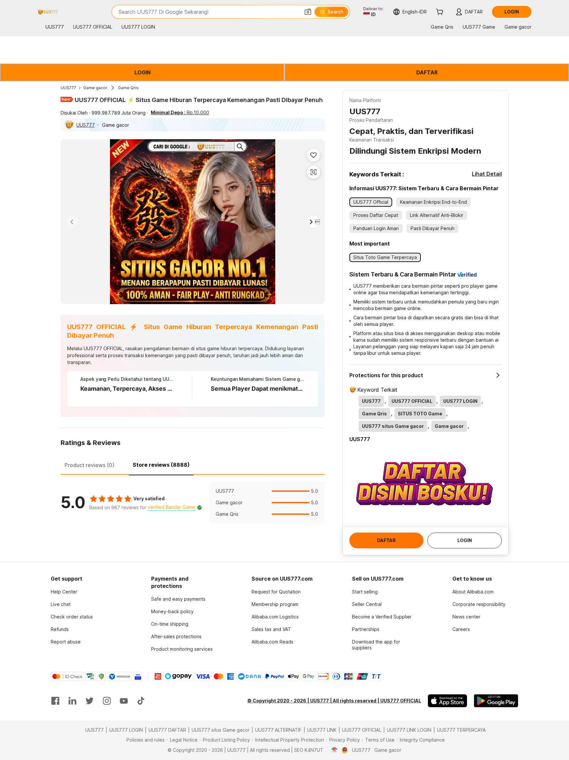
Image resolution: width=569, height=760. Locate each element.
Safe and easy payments (178, 599)
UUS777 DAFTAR (167, 730)
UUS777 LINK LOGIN (409, 730)
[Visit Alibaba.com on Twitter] (89, 700)
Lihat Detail (487, 173)
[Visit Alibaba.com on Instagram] (106, 700)
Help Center (64, 591)
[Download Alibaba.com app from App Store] (447, 700)
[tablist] (193, 464)
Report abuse (66, 641)
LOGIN (142, 72)
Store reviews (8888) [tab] (161, 464)
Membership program (275, 604)
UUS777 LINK (322, 730)
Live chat (60, 604)
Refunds (60, 629)
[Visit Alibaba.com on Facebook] (55, 700)
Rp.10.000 (180, 112)
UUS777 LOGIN (126, 730)
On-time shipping (169, 624)
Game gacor (95, 87)
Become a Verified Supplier (382, 616)
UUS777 (68, 87)
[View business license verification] (334, 750)
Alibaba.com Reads (272, 641)
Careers (461, 629)
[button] (308, 12)
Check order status (72, 616)
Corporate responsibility (478, 604)
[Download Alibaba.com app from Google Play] (496, 700)
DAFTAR (427, 72)
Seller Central (367, 604)
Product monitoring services (182, 649)
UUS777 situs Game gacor (221, 730)
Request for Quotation (276, 591)
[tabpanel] (193, 502)
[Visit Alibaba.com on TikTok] (141, 700)
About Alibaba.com (473, 591)
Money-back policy (172, 611)
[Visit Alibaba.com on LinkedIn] (72, 700)
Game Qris (128, 87)
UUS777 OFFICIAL (361, 730)
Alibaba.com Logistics (275, 616)
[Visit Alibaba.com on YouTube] (123, 700)
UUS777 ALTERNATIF (278, 730)
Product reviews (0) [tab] (89, 465)
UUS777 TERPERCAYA (461, 730)
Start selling (365, 591)
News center (466, 616)
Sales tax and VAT (271, 629)
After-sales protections (176, 636)
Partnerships (365, 629)
